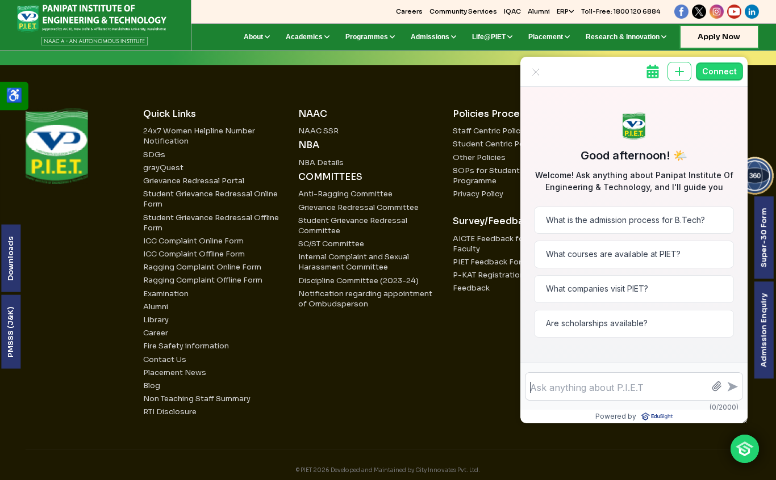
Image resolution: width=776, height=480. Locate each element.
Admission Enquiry (763, 330)
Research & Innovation (623, 37)
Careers (409, 11)
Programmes (366, 37)
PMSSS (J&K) (10, 331)
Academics (304, 37)
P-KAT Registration (488, 275)
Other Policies (479, 157)
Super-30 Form (763, 237)
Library (156, 320)
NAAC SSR (318, 131)
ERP (563, 11)
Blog (151, 385)
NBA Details (321, 162)
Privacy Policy (478, 194)
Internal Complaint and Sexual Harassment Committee (353, 262)
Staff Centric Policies (492, 131)
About (253, 37)
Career (155, 333)
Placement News (174, 372)
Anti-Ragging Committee (345, 194)
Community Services (463, 11)
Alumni (539, 11)
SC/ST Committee (331, 244)
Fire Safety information (186, 346)
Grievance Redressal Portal (193, 181)
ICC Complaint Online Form (193, 241)
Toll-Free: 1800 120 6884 (620, 11)
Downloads (10, 257)
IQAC (512, 11)
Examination (166, 293)
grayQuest (163, 167)
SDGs (154, 154)
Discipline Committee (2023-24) (358, 280)
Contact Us (164, 359)
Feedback (471, 288)
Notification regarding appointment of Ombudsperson (365, 299)
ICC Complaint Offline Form (194, 254)
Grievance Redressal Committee (358, 207)
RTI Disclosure (170, 411)
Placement (545, 37)
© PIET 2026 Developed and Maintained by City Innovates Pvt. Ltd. (388, 470)
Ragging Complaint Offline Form (202, 280)
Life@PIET (489, 37)
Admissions (430, 37)
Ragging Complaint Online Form (202, 267)
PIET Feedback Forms (493, 262)
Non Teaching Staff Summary (197, 398)
